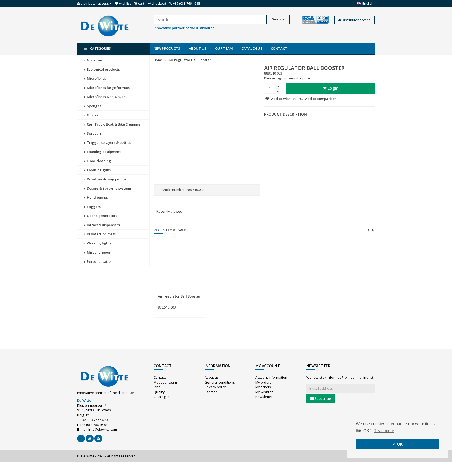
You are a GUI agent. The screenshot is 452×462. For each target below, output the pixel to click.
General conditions (220, 382)
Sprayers (94, 133)
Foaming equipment (103, 151)
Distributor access (355, 20)
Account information (271, 377)
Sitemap (211, 392)
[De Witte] (104, 25)
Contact (279, 48)
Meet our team (165, 382)
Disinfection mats (101, 234)
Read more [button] (384, 431)
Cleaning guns (98, 170)
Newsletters (264, 396)
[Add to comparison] (200, 293)
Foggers (93, 206)
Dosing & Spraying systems (109, 188)
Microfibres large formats (108, 87)
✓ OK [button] (398, 444)
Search (278, 19)
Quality (159, 392)
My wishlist (264, 392)
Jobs (157, 387)
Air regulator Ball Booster (189, 60)
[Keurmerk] (315, 19)
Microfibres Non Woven (106, 96)
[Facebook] (81, 438)
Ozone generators (101, 215)
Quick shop (169, 293)
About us (197, 48)
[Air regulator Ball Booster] (180, 267)
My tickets (263, 387)
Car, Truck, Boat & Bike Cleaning (113, 124)
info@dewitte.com (102, 429)
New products (167, 48)
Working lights (98, 243)
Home (158, 60)
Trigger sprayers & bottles (108, 142)
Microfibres (96, 78)
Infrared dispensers (103, 225)
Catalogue (251, 48)
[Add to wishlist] (190, 293)
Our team (224, 48)
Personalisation (99, 261)
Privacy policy (215, 387)
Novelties (94, 60)
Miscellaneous (98, 252)
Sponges (93, 106)
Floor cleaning (98, 160)
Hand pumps (97, 197)
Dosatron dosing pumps (106, 179)
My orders (263, 382)
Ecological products (103, 69)
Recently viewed (169, 211)
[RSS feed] (98, 438)
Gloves (92, 115)
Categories (100, 48)
